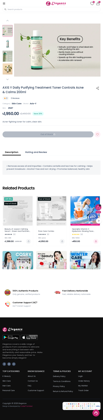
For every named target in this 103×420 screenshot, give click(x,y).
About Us (32, 376)
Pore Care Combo (46, 231)
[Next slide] (8, 79)
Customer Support (36, 390)
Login (80, 376)
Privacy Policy (59, 386)
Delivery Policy (59, 376)
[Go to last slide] (8, 21)
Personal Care (9, 390)
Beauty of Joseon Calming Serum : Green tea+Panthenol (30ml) (18, 231)
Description (11, 152)
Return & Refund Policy (63, 391)
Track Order (83, 390)
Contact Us (33, 381)
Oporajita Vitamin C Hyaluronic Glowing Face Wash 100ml (82, 231)
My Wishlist (83, 385)
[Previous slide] (4, 221)
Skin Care (16, 103)
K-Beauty (7, 376)
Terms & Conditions (61, 381)
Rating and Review (36, 152)
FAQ (29, 385)
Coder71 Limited (26, 406)
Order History (84, 381)
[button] (8, 30)
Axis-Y (33, 103)
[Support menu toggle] (95, 412)
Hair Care (7, 385)
